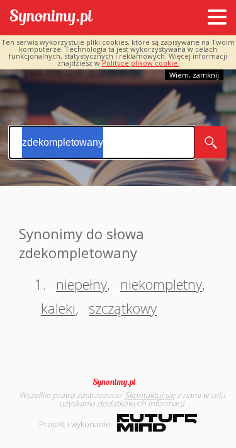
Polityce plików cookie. (140, 63)
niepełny (81, 283)
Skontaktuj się (150, 395)
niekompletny (161, 283)
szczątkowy (123, 307)
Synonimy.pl (51, 18)
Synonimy (118, 382)
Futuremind (157, 423)
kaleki (58, 307)
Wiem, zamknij (194, 75)
